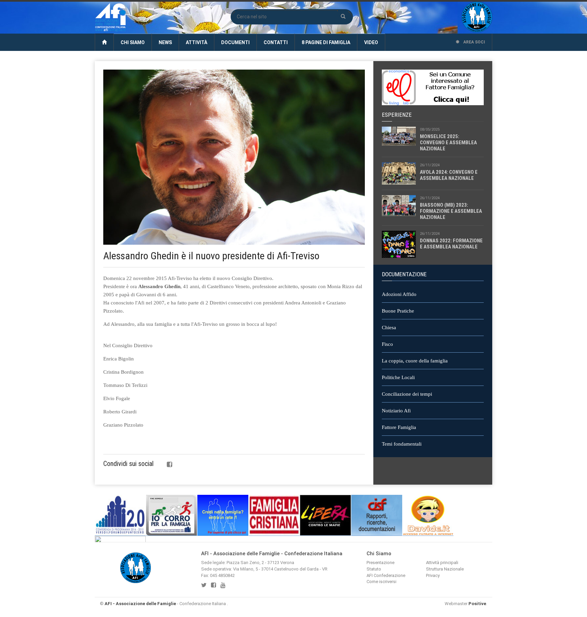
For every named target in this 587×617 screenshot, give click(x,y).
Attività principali (442, 562)
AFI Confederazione (386, 575)
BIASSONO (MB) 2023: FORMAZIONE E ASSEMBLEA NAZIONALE (451, 211)
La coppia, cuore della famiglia (415, 360)
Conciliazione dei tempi (407, 394)
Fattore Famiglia (399, 427)
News (165, 42)
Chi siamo (133, 42)
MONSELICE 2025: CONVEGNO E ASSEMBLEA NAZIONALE (448, 142)
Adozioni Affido (399, 294)
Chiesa (389, 327)
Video (371, 42)
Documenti (235, 42)
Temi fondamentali (402, 444)
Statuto (374, 569)
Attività (196, 42)
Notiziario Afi (396, 410)
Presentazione (380, 562)
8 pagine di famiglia (326, 42)
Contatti (276, 42)
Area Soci (473, 42)
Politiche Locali (398, 377)
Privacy (433, 575)
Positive (477, 603)
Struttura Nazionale (445, 569)
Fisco (387, 344)
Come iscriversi (381, 581)
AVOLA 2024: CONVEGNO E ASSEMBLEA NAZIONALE (449, 175)
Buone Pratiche (398, 311)
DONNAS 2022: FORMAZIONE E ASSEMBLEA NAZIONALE (451, 244)
